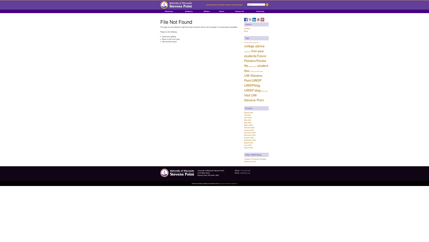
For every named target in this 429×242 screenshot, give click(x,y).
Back (170, 41)
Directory (214, 5)
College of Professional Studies (255, 159)
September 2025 (250, 140)
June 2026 (248, 117)
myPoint (228, 5)
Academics (189, 11)
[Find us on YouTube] (258, 19)
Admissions (169, 11)
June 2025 (248, 145)
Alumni (221, 11)
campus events (248, 42)
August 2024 (248, 147)
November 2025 (250, 135)
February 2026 (249, 127)
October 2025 (249, 137)
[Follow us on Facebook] (246, 19)
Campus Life (239, 11)
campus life (255, 42)
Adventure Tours (250, 161)
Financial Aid (247, 52)
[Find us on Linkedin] (254, 19)
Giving (208, 5)
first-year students (254, 53)
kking (246, 31)
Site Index (221, 5)
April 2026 (247, 122)
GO (267, 4)
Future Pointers (255, 58)
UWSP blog (252, 90)
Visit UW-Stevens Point (254, 97)
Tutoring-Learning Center (256, 71)
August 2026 (248, 112)
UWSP (257, 80)
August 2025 (248, 143)
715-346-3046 (245, 170)
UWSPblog (252, 85)
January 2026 (249, 130)
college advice (254, 45)
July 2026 (247, 115)
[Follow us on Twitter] (250, 19)
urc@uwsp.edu (245, 173)
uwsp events (264, 91)
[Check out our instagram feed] (262, 19)
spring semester (253, 66)
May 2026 (247, 120)
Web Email (239, 5)
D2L (233, 5)
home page (176, 39)
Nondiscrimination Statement (229, 183)
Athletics (207, 11)
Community (260, 11)
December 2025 (250, 132)
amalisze (247, 28)
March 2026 (248, 125)
